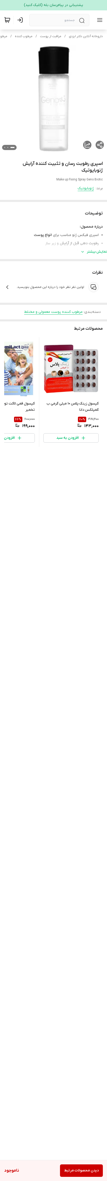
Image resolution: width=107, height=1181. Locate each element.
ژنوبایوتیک (86, 188)
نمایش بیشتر (97, 251)
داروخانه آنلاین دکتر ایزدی (86, 36)
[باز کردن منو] (99, 20)
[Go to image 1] (12, 147)
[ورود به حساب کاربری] (21, 20)
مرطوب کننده (23, 36)
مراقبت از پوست (50, 36)
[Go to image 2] (7, 147)
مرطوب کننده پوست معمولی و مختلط (53, 311)
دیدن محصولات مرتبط (81, 1170)
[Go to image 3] (4, 147)
